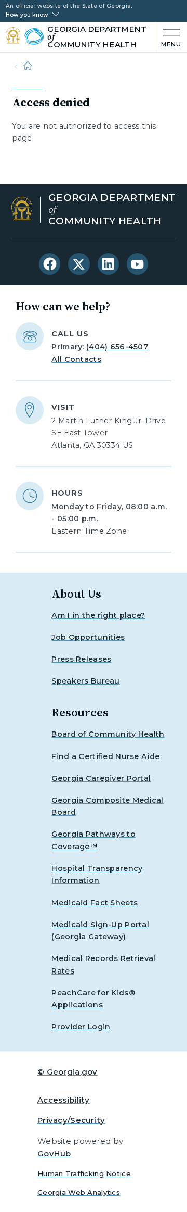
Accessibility (63, 1100)
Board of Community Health (107, 734)
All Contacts (76, 359)
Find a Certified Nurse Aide (105, 756)
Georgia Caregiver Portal (101, 778)
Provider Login (80, 1026)
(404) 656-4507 (117, 346)
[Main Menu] (169, 37)
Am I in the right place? (98, 615)
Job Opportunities (88, 637)
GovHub (54, 1153)
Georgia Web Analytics (78, 1192)
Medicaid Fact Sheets (94, 902)
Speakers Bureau (85, 681)
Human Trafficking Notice (84, 1173)
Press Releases (81, 659)
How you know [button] (27, 15)
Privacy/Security (71, 1120)
